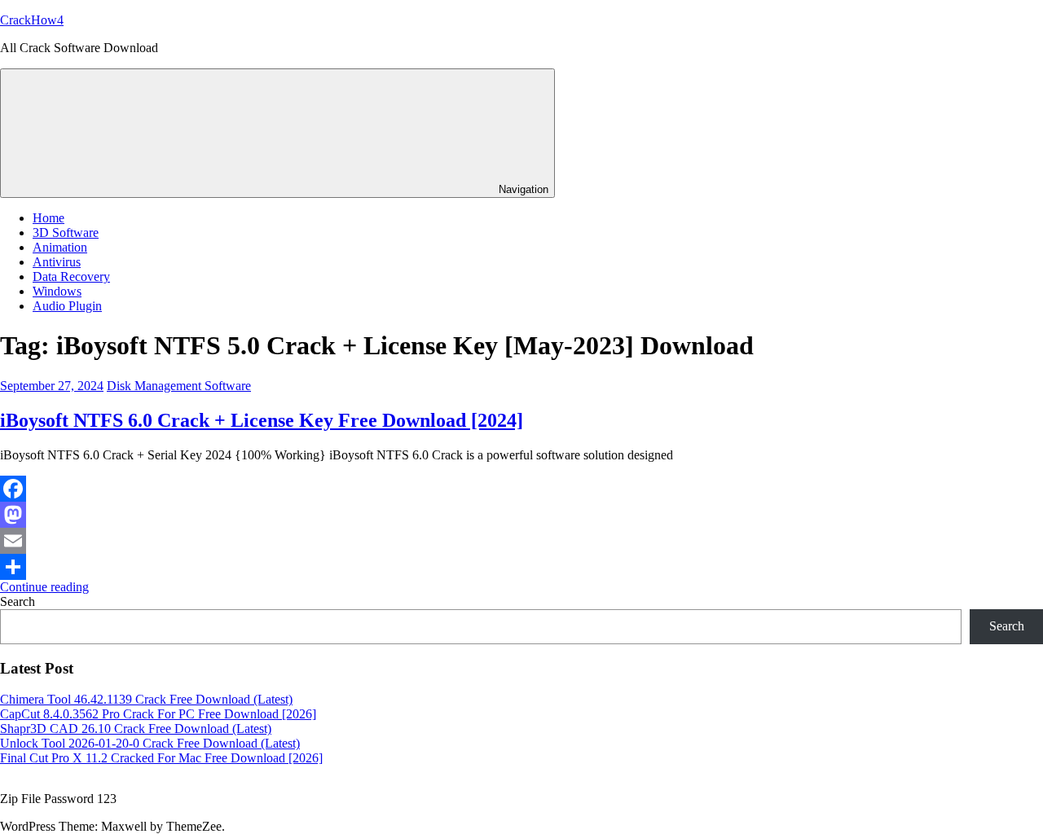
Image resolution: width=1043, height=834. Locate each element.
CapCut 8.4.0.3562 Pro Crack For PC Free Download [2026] (158, 714)
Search (17, 601)
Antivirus (57, 262)
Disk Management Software (179, 386)
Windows (57, 291)
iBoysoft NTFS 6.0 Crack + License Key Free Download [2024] (261, 420)
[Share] (521, 567)
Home (48, 218)
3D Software (66, 232)
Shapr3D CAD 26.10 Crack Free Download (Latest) (135, 728)
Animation (60, 247)
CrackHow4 (32, 20)
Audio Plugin (67, 306)
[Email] (521, 541)
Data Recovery (71, 276)
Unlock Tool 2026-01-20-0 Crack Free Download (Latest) (150, 743)
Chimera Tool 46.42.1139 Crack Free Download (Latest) (146, 699)
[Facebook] (521, 489)
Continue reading (44, 587)
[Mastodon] (521, 515)
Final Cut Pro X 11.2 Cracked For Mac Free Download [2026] (161, 758)
